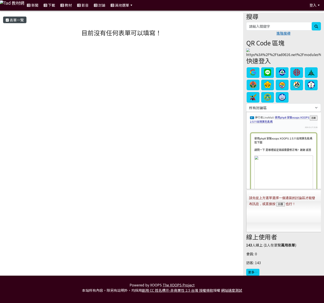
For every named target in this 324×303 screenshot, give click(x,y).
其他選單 (121, 5)
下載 (51, 5)
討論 (101, 5)
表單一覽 (16, 20)
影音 (85, 5)
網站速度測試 (231, 290)
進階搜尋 (283, 33)
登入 (313, 5)
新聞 (34, 5)
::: (140, 5)
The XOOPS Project (179, 285)
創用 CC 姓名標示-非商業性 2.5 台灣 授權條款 (177, 290)
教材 (68, 5)
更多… (252, 272)
